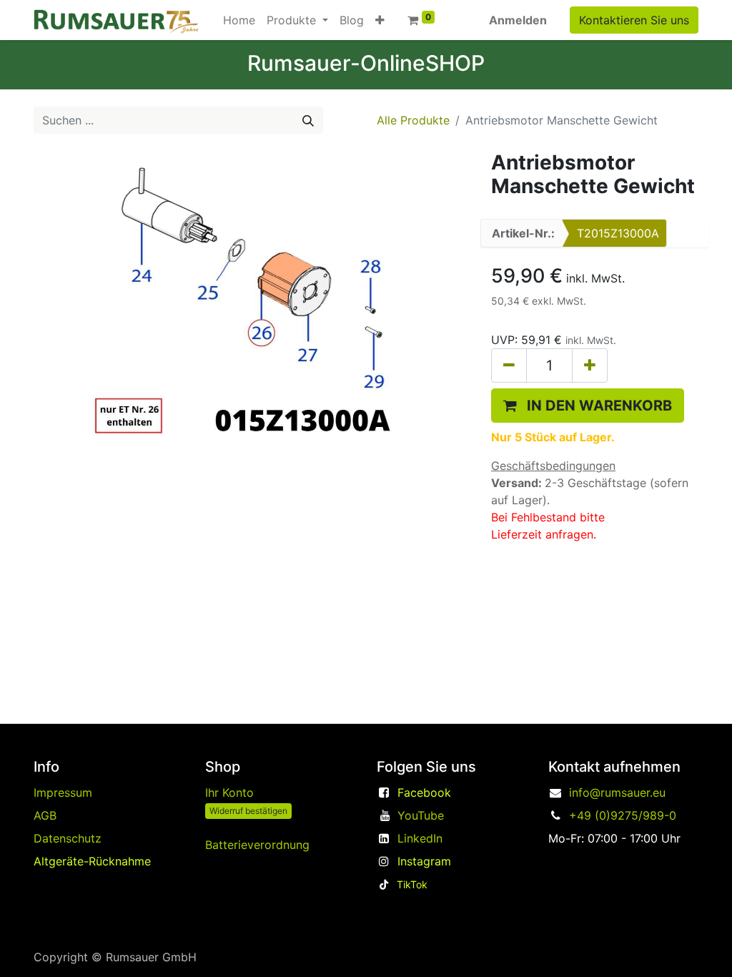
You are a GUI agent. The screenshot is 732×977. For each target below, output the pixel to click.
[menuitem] (239, 20)
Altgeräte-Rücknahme (92, 861)
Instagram (424, 861)
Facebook (424, 792)
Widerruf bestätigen (248, 810)
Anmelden (518, 20)
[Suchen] (308, 120)
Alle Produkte (413, 120)
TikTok (412, 884)
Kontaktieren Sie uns (634, 20)
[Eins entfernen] (509, 365)
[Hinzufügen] (590, 365)
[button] (380, 20)
